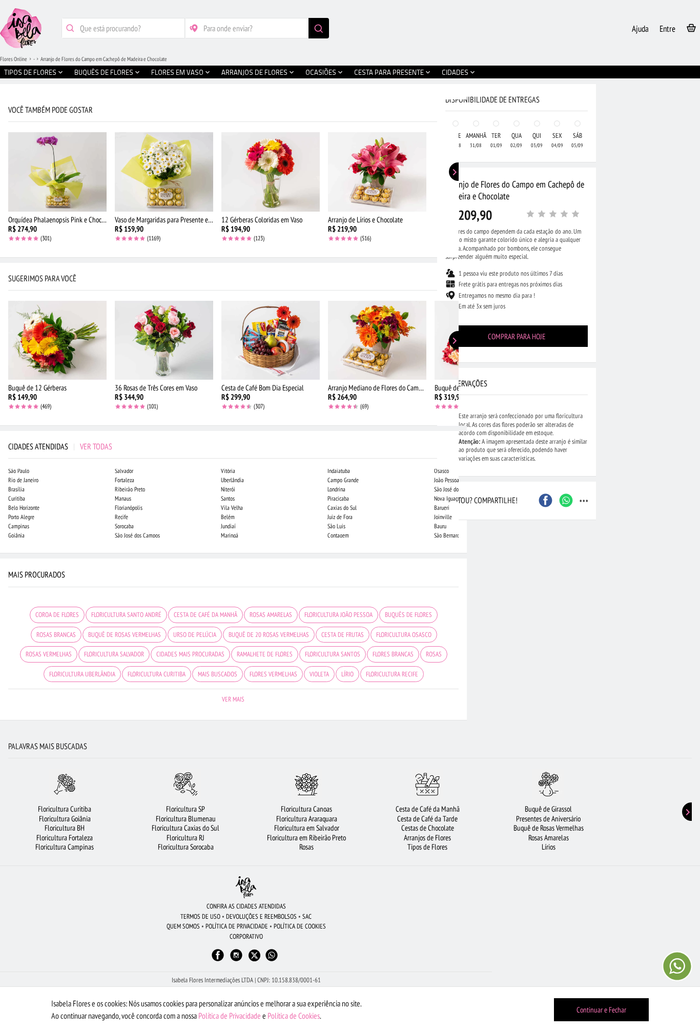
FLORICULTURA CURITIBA (157, 674)
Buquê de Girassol (548, 809)
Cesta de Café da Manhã (428, 809)
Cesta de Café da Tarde (427, 818)
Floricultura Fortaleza (64, 837)
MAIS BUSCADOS (217, 674)
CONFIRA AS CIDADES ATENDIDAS (246, 906)
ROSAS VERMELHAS (49, 654)
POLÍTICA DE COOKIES (300, 926)
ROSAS (434, 654)
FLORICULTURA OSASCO (403, 634)
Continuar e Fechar (601, 1010)
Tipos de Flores (427, 847)
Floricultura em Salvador (306, 828)
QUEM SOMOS (183, 926)
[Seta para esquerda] (10, 219)
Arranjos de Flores (427, 837)
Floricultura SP (185, 809)
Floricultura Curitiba (64, 809)
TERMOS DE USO (200, 916)
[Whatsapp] (271, 960)
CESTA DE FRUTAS (342, 634)
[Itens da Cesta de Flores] (691, 30)
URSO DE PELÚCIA (194, 634)
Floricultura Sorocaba (186, 847)
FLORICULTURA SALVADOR (114, 654)
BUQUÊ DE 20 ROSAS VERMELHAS (269, 634)
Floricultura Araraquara (306, 818)
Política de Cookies (293, 1015)
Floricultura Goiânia (65, 818)
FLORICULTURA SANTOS (332, 654)
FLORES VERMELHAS (273, 674)
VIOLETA (319, 674)
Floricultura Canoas (306, 809)
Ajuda (640, 28)
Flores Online (13, 59)
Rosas (306, 847)
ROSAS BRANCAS (56, 634)
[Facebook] (218, 960)
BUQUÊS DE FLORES (408, 614)
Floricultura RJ (185, 837)
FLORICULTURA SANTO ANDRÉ (126, 614)
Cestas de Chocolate (427, 828)
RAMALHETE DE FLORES (265, 654)
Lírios (548, 847)
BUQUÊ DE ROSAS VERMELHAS (124, 634)
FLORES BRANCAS (393, 654)
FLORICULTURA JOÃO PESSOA (338, 614)
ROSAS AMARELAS (271, 614)
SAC (307, 916)
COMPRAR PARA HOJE (516, 336)
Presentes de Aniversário (548, 818)
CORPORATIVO (246, 936)
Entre (667, 28)
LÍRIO (347, 674)
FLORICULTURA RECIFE (392, 674)
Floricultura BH (65, 828)
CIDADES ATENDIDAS (60, 446)
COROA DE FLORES (57, 614)
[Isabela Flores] (246, 887)
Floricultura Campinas (64, 847)
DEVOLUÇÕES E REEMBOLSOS (261, 916)
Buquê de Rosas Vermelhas (548, 828)
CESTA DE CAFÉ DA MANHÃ (205, 614)
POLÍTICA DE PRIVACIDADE (236, 926)
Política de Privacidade (229, 1015)
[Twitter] (254, 955)
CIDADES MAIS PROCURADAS (190, 654)
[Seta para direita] (456, 219)
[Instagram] (236, 960)
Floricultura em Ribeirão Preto (306, 837)
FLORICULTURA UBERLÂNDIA (82, 674)
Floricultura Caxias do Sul (185, 828)
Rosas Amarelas (548, 837)
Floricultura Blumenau (186, 818)
